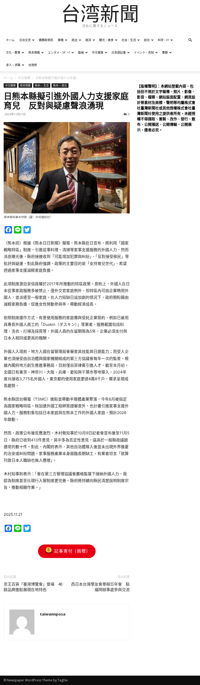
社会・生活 (129, 40)
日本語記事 (118, 52)
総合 (147, 40)
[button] (190, 40)
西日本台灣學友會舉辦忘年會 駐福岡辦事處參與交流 (100, 587)
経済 (88, 40)
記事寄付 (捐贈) (71, 551)
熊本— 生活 (42, 85)
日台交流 (25, 40)
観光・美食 (106, 40)
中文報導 (97, 52)
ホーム (10, 40)
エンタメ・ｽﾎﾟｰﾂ (59, 52)
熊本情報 (34, 52)
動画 (81, 52)
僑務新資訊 (46, 40)
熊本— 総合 (60, 85)
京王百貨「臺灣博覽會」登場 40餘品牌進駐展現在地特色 (33, 587)
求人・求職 (13, 65)
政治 (74, 40)
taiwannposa (52, 614)
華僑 (61, 40)
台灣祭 (32, 65)
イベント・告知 (144, 52)
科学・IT (163, 40)
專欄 (165, 52)
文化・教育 (13, 52)
